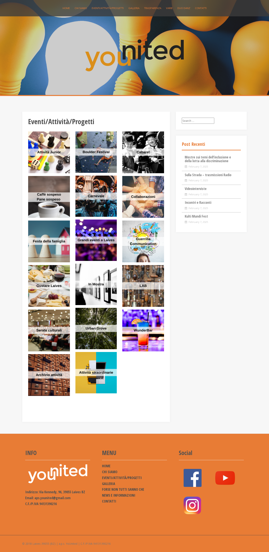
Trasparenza (152, 8)
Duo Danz (183, 8)
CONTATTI (201, 8)
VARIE (169, 8)
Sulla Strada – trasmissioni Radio (208, 174)
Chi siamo (81, 8)
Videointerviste (196, 188)
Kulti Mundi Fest (196, 216)
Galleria (133, 8)
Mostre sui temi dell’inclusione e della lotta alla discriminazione (208, 159)
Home (66, 8)
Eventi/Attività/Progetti (108, 8)
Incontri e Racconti (198, 202)
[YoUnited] (134, 55)
